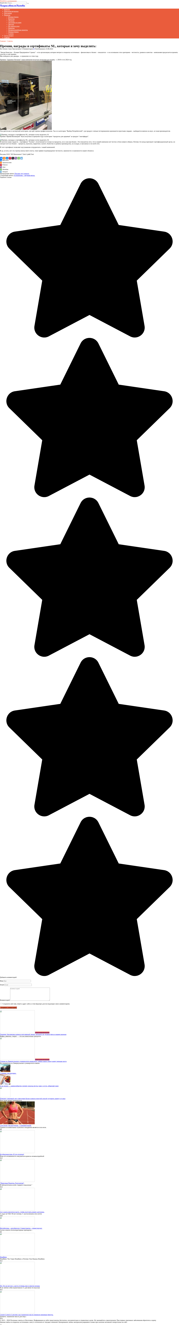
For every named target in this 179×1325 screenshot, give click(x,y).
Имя (1, 981)
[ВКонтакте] (1, 158)
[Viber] (16, 158)
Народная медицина (11, 11)
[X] (13, 158)
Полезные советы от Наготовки (12, 5)
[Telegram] (21, 158)
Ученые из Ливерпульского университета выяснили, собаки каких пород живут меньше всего (33, 1061)
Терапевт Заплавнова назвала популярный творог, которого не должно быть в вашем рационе (33, 1034)
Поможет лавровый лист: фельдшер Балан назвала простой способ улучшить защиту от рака (32, 1098)
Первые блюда (13, 32)
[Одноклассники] (4, 158)
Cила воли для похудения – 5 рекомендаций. (15, 1125)
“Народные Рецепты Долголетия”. (12, 1183)
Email (2, 985)
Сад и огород (8, 35)
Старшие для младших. (8, 1073)
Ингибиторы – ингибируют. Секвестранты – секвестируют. (21, 1228)
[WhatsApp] (18, 158)
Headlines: (3, 1257)
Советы (7, 37)
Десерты (11, 21)
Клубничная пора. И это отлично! (12, 1154)
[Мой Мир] (7, 158)
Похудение (8, 13)
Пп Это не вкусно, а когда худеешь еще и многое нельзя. (20, 1286)
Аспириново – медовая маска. (24, 175)
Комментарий (5, 1000)
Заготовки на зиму (14, 22)
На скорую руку (14, 26)
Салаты (11, 34)
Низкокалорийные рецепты (18, 30)
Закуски (11, 24)
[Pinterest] (10, 158)
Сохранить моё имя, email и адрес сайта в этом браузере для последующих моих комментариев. (36, 1004)
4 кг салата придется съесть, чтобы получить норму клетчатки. (22, 1212)
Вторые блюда (13, 17)
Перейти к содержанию (8, 1)
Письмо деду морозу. (22, 173)
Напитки (11, 28)
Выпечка (11, 19)
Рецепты (7, 15)
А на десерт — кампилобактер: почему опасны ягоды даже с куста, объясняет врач (29, 1086)
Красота (7, 9)
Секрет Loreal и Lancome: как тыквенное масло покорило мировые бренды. (26, 1315)
